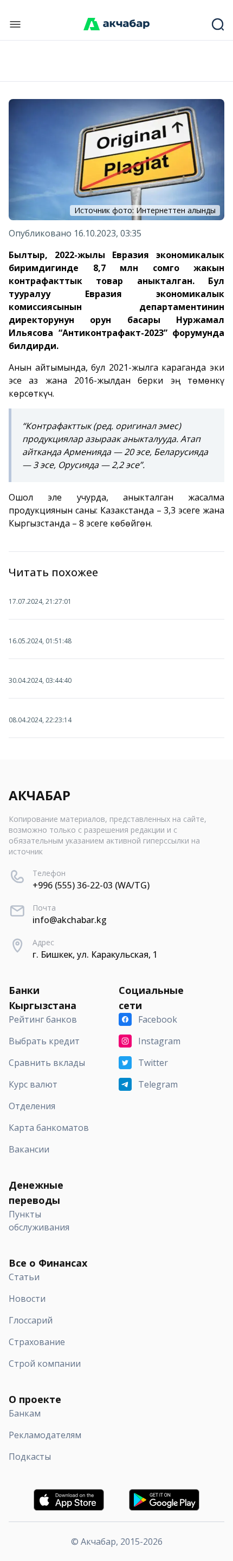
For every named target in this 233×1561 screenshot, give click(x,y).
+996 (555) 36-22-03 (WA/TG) (91, 885)
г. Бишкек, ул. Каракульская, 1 (95, 954)
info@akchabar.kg (70, 920)
